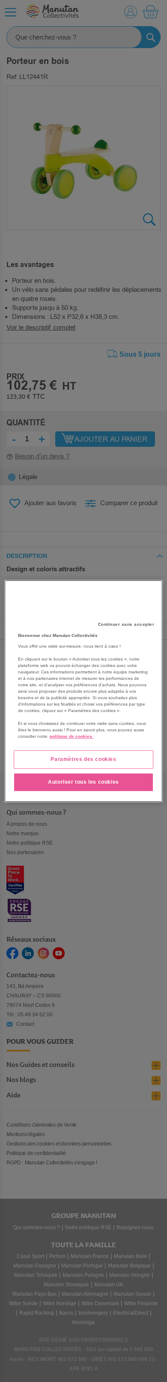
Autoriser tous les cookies (83, 782)
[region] (83, 691)
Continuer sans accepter (126, 624)
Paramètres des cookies (83, 759)
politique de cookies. (71, 736)
